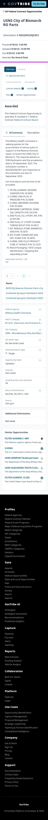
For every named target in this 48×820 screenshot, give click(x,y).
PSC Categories (12, 533)
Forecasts (10, 571)
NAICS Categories (13, 530)
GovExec (32, 810)
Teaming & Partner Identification (21, 727)
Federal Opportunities (16, 575)
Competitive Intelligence (17, 731)
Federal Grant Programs (17, 522)
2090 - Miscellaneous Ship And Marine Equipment (24, 333)
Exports (9, 598)
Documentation (13, 770)
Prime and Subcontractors (18, 586)
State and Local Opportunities (20, 579)
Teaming (9, 644)
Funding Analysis (13, 660)
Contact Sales (11, 774)
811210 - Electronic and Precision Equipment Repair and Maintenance (24, 323)
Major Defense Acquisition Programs (23, 526)
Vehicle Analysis (13, 664)
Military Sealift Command (18, 312)
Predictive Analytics (14, 621)
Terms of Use (11, 785)
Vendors (9, 552)
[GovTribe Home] (19, 3)
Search (8, 594)
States (8, 537)
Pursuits (9, 637)
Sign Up (9, 747)
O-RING (9, 448)
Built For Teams (12, 676)
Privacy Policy (11, 782)
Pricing (8, 750)
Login (7, 700)
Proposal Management (16, 720)
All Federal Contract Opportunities (23, 11)
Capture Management (16, 716)
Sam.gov (9, 403)
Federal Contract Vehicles (17, 518)
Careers (9, 758)
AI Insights (10, 610)
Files (7, 583)
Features (9, 696)
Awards (8, 568)
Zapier (8, 680)
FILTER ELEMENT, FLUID (17, 477)
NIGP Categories (13, 545)
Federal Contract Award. (26, 119)
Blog (7, 754)
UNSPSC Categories (15, 548)
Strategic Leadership (15, 723)
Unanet (8, 684)
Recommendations (14, 617)
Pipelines (9, 633)
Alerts (8, 641)
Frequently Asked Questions (19, 778)
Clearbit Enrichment (15, 556)
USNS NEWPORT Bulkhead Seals (22, 458)
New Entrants (12, 656)
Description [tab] (33, 132)
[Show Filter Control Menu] (40, 309)
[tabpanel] (24, 201)
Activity (8, 590)
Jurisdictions (11, 541)
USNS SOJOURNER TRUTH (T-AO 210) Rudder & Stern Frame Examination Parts (22, 468)
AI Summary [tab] (16, 132)
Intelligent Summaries (16, 613)
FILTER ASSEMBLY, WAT (17, 438)
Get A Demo (11, 743)
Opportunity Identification (18, 712)
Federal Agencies (13, 515)
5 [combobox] (7, 276)
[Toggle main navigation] (4, 4)
